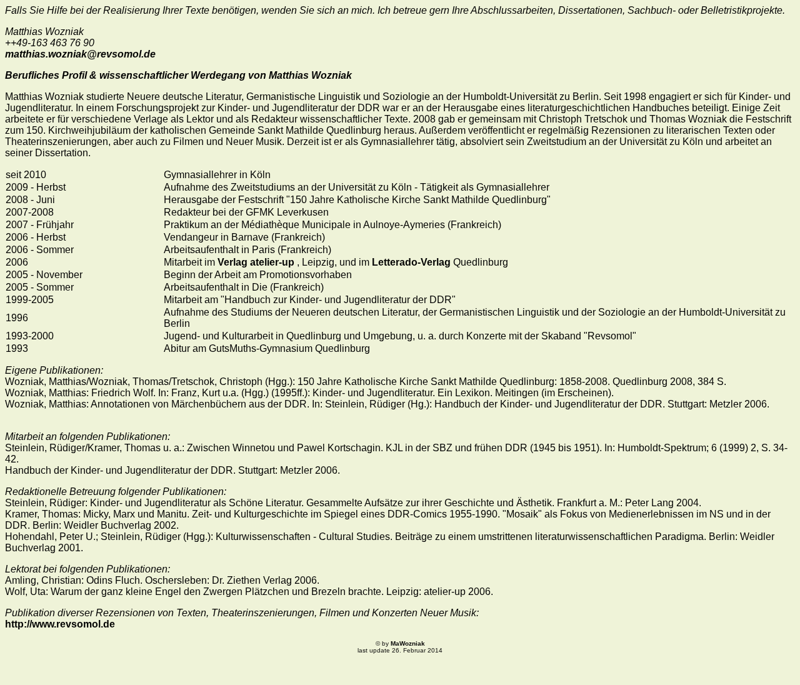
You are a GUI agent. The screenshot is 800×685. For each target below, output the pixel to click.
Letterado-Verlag (411, 262)
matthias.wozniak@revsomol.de (80, 54)
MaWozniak (408, 643)
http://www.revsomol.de (60, 624)
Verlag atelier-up (257, 262)
